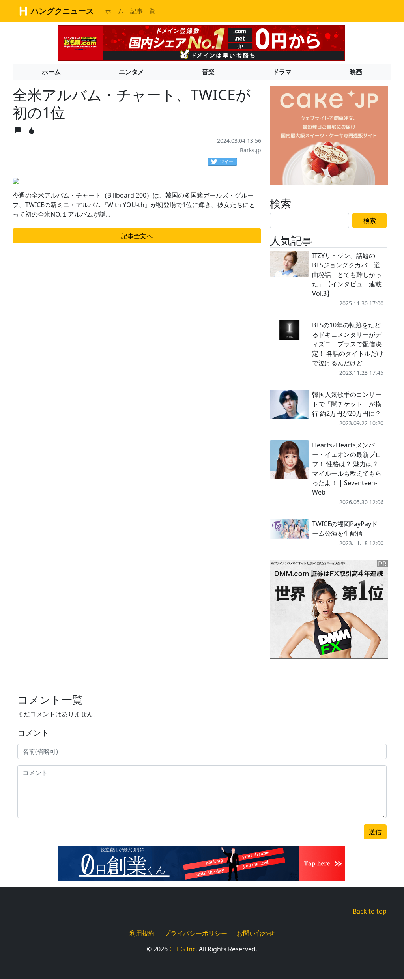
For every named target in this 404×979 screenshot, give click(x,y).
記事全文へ (137, 236)
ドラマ (282, 71)
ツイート (228, 161)
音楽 (208, 71)
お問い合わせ (256, 933)
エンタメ (131, 71)
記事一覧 (142, 11)
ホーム (114, 11)
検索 (369, 220)
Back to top (370, 911)
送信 (375, 832)
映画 (356, 71)
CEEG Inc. (183, 949)
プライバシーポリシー (195, 933)
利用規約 (142, 933)
